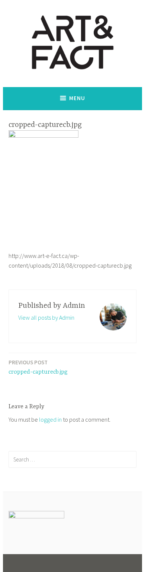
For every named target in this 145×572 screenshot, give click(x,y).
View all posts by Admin (46, 317)
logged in (50, 419)
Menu (77, 98)
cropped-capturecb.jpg (38, 367)
